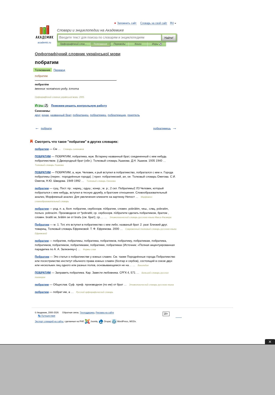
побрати (46, 128)
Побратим (42, 224)
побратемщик (117, 115)
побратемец (98, 115)
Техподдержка (87, 312)
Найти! (168, 37)
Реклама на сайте (105, 312)
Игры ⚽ (157, 44)
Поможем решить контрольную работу (79, 105)
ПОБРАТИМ (43, 156)
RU (172, 23)
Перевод (59, 70)
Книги (138, 44)
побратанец (80, 115)
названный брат (60, 115)
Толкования (100, 44)
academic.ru (44, 42)
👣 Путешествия (46, 316)
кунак (45, 115)
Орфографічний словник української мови (73, 44)
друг (37, 115)
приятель (133, 115)
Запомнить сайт (127, 23)
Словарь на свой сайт (153, 23)
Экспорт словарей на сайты (49, 321)
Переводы (119, 44)
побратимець (162, 128)
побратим (42, 148)
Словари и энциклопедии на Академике (90, 30)
